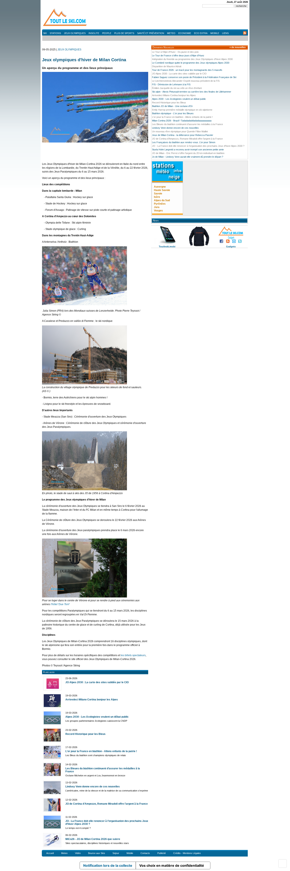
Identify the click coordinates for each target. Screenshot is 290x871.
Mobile (214, 33)
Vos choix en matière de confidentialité (171, 865)
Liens (225, 33)
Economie (184, 33)
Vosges (158, 210)
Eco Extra (200, 33)
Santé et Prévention (150, 33)
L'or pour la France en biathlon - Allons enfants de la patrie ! (101, 751)
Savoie (158, 193)
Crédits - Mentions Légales (187, 853)
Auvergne (160, 186)
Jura (156, 207)
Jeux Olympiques (75, 33)
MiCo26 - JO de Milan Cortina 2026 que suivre (92, 839)
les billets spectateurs (133, 655)
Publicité (161, 853)
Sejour (116, 853)
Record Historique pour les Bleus (85, 734)
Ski (45, 33)
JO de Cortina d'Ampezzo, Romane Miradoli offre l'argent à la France (106, 803)
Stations (55, 33)
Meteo (171, 33)
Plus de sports (124, 33)
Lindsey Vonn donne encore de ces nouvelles (92, 786)
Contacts (145, 853)
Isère (157, 196)
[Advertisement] (170, 19)
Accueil (50, 853)
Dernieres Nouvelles (163, 47)
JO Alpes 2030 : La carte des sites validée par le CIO (97, 682)
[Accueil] (65, 25)
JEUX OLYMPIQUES (69, 49)
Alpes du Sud (162, 200)
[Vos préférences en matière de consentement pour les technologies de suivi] (283, 864)
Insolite (94, 33)
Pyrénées (160, 203)
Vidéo (78, 853)
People (106, 33)
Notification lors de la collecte (107, 865)
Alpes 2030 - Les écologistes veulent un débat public (97, 716)
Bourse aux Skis (96, 853)
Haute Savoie (162, 190)
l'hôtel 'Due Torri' (60, 604)
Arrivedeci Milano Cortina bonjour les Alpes (91, 699)
